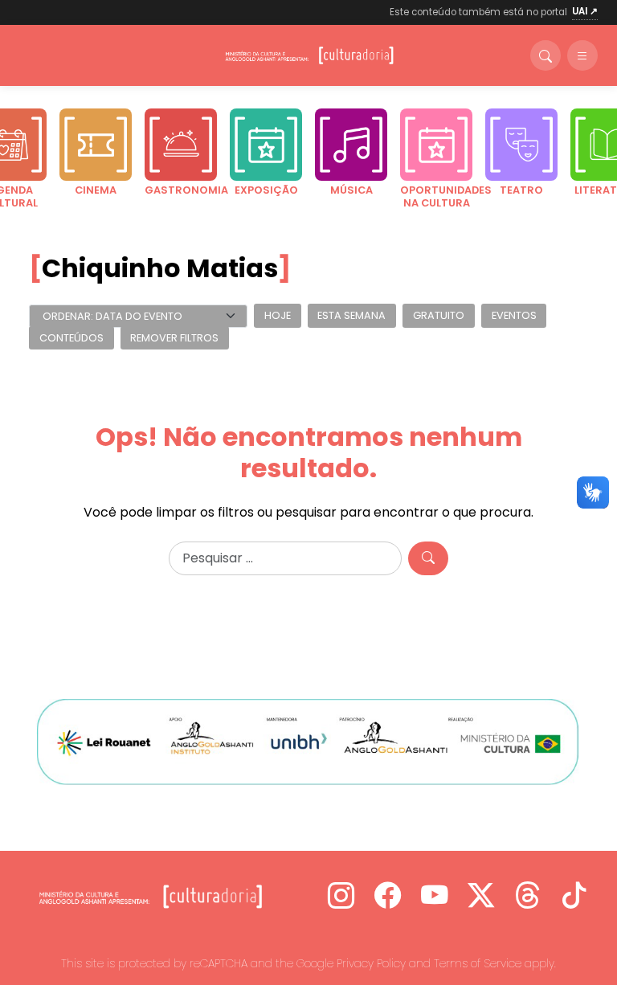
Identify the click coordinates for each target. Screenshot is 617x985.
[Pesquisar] (428, 558)
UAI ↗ (585, 11)
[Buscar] (545, 55)
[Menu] (582, 55)
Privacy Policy (371, 963)
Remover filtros (174, 338)
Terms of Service (477, 963)
